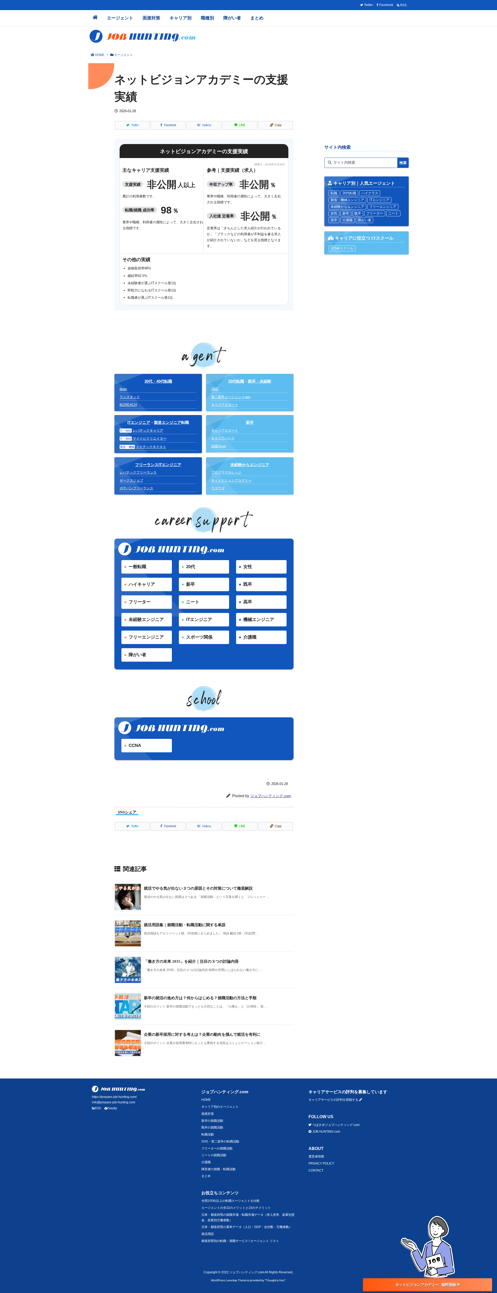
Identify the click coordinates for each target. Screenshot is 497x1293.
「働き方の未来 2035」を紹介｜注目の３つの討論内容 (191, 961)
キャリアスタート (224, 405)
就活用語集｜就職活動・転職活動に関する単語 (184, 925)
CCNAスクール (342, 248)
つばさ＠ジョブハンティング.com (336, 1124)
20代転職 (236, 381)
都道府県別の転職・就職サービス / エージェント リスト (240, 1240)
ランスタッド (130, 397)
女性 (247, 566)
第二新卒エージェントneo (230, 397)
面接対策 (207, 1113)
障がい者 (137, 654)
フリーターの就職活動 (216, 1148)
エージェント (123, 55)
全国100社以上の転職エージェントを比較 (230, 1200)
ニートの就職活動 (213, 1155)
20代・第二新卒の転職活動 (220, 1141)
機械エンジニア (258, 619)
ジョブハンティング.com (270, 796)
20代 (190, 566)
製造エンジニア (167, 422)
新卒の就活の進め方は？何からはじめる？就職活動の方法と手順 (200, 998)
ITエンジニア (138, 422)
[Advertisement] (366, 102)
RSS (97, 1108)
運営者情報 (316, 1156)
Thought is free (275, 1280)
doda (123, 389)
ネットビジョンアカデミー (231, 480)
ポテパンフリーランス (136, 488)
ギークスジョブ (131, 480)
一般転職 (137, 566)
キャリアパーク (223, 438)
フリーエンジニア (146, 637)
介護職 (250, 637)
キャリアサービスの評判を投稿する (334, 1099)
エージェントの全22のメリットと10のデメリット (236, 1207)
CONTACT (316, 1170)
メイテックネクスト (151, 447)
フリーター (140, 601)
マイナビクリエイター (149, 438)
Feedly (112, 1108)
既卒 (247, 584)
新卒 (190, 584)
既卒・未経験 (259, 381)
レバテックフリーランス (138, 472)
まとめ (206, 1175)
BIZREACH (128, 405)
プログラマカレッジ (226, 472)
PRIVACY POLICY (321, 1163)
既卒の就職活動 (212, 1127)
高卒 (247, 601)
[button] (427, 1290)
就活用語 (207, 1233)
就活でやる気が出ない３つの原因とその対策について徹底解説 (198, 888)
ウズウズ (218, 488)
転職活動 (207, 1134)
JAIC (215, 389)
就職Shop (218, 446)
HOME (99, 55)
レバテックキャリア (148, 430)
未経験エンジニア (146, 619)
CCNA (135, 745)
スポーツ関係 (199, 637)
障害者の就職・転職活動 (218, 1169)
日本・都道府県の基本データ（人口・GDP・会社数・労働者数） (246, 1226)
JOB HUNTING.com (326, 1131)
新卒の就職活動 (212, 1120)
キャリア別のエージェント (220, 1106)
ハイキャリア (142, 584)
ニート (192, 601)
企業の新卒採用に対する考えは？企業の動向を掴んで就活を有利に (202, 1034)
